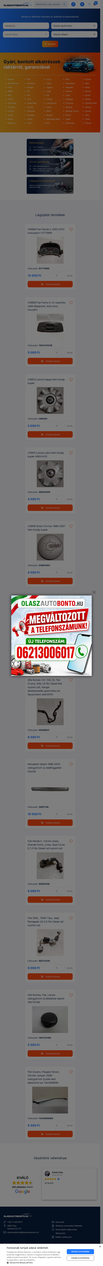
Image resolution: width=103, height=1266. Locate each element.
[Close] (94, 592)
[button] (35, 1262)
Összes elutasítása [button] (80, 1258)
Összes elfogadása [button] (80, 1251)
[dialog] (51, 1255)
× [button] (100, 1247)
